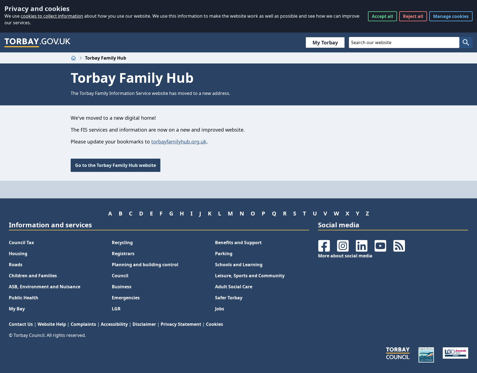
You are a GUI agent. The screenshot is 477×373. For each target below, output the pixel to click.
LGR (116, 309)
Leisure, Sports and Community (250, 276)
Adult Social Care (233, 287)
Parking (223, 254)
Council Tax (21, 242)
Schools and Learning (239, 265)
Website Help (52, 324)
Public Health (23, 298)
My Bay (17, 309)
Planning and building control (145, 265)
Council (120, 276)
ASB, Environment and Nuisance (44, 287)
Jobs (219, 309)
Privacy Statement (181, 324)
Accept (382, 16)
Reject (413, 16)
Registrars (123, 254)
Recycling (122, 242)
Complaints (83, 324)
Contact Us (21, 324)
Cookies (214, 324)
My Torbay (325, 42)
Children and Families (33, 276)
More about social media (345, 256)
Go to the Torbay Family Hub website (115, 165)
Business (121, 287)
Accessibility (114, 324)
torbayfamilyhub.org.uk (178, 141)
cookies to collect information (52, 16)
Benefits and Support (238, 242)
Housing (18, 254)
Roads (15, 265)
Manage (451, 16)
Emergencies (126, 298)
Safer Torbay (228, 298)
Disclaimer (144, 324)
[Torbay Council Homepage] (37, 42)
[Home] (73, 58)
